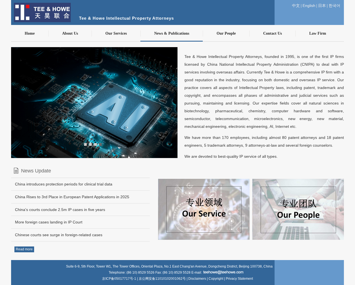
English (309, 5)
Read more (24, 249)
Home (30, 33)
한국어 (334, 5)
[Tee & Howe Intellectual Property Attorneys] (175, 3)
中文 (296, 5)
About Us (70, 33)
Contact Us (272, 33)
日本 (322, 5)
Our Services (116, 33)
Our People (226, 33)
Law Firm (317, 33)
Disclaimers (197, 279)
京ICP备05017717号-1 (119, 279)
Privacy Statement (239, 279)
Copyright (216, 279)
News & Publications (171, 33)
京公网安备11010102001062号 (162, 279)
